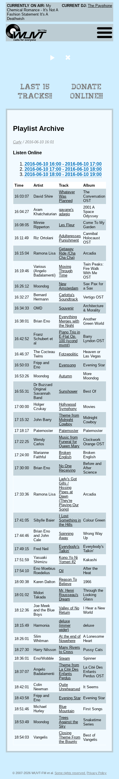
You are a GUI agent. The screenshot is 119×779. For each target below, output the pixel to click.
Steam (64, 658)
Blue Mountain (66, 708)
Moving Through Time (65, 270)
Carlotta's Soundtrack (68, 297)
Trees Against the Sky (68, 721)
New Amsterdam (68, 286)
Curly (17, 142)
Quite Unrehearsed (69, 686)
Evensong (67, 365)
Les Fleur (67, 225)
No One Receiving (67, 468)
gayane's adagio (66, 211)
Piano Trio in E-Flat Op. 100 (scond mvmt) (69, 338)
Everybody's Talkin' (69, 548)
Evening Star (70, 698)
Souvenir (66, 308)
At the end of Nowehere (70, 638)
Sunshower (68, 391)
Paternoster (68, 431)
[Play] (52, 57)
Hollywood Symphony (68, 406)
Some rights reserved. (70, 773)
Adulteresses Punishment (70, 238)
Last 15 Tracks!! (35, 91)
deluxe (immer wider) (64, 625)
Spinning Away (66, 535)
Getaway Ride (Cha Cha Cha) (67, 253)
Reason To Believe (68, 581)
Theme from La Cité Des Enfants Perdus (69, 671)
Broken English (65, 454)
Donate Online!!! (86, 91)
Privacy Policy (97, 773)
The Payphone (100, 5)
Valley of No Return (69, 610)
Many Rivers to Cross (69, 649)
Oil (61, 571)
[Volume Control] (68, 57)
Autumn (65, 376)
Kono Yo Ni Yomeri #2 (68, 559)
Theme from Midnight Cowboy (69, 419)
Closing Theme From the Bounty (69, 737)
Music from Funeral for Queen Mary (69, 441)
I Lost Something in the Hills (70, 520)
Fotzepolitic (68, 354)
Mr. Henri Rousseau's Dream (68, 594)
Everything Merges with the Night (69, 321)
